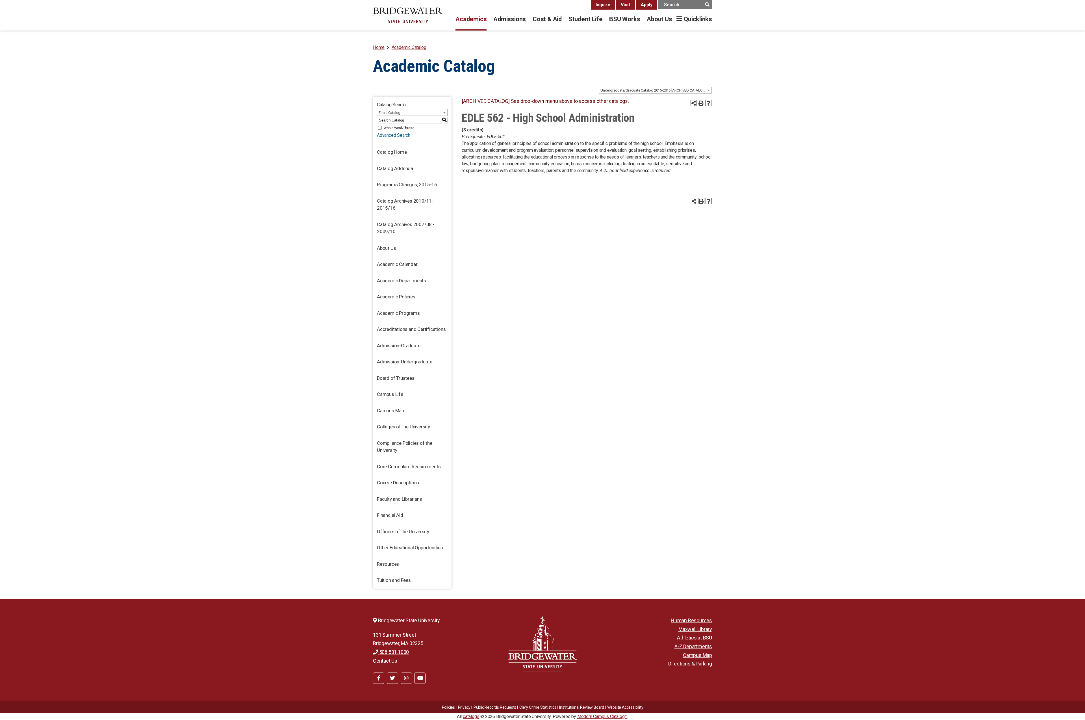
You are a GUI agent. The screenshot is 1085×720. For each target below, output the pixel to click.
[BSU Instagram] (406, 678)
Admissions (509, 19)
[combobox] (655, 90)
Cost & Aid (547, 19)
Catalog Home (392, 152)
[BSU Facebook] (378, 678)
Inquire (603, 4)
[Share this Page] (694, 103)
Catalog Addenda (395, 168)
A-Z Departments (693, 646)
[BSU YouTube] (420, 678)
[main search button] (707, 4)
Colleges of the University (403, 427)
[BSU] (408, 15)
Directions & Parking (690, 664)
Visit (625, 4)
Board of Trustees (396, 378)
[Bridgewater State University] (542, 643)
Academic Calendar (397, 264)
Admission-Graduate (398, 345)
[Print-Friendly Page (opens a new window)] (701, 103)
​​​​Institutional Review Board (581, 707)
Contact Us (385, 661)
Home (379, 47)
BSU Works (624, 19)
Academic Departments (401, 280)
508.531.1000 (393, 652)
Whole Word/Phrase (399, 128)
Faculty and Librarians (399, 499)
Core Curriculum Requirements (408, 466)
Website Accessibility (625, 707)
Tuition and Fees (394, 580)
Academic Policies (396, 297)
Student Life (585, 19)
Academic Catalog (409, 47)
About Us (659, 19)
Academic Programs (398, 313)
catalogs (471, 716)
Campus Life (390, 394)
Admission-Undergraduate (404, 362)
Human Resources (691, 620)
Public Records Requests (495, 707)
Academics (471, 19)
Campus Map (390, 410)
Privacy (464, 707)
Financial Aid (390, 515)
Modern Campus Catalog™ (602, 716)
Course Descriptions (398, 482)
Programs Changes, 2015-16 (407, 184)
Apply (646, 4)
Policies (448, 707)
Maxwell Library (695, 629)
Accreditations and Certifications (411, 329)
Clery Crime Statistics (537, 707)
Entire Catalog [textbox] (389, 112)
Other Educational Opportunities (410, 547)
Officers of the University (403, 531)
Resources (388, 564)
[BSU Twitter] (392, 678)
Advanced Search (393, 135)
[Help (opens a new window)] (708, 103)
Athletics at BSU (694, 638)
